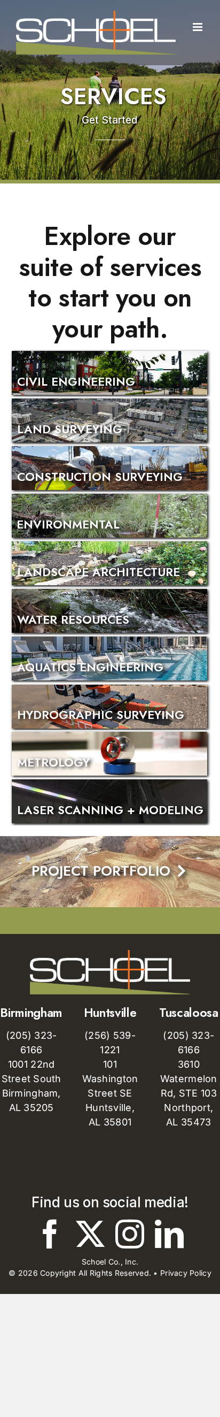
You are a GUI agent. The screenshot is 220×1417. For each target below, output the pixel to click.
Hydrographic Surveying (100, 715)
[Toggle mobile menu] (198, 60)
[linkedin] (169, 1234)
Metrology (53, 762)
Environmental (68, 524)
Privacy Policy (185, 1272)
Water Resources (73, 620)
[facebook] (50, 1234)
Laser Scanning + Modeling (110, 810)
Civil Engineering (76, 382)
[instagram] (129, 1234)
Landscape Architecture (98, 572)
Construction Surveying (100, 477)
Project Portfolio (110, 871)
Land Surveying (69, 429)
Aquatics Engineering (90, 667)
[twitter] (90, 1234)
